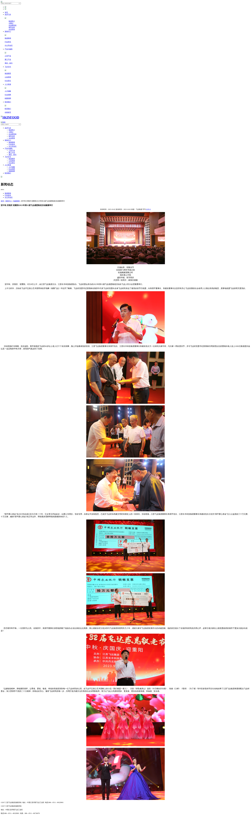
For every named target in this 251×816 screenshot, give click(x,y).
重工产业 (8, 59)
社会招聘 (8, 95)
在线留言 (8, 112)
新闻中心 (8, 31)
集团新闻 (8, 38)
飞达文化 (8, 67)
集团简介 (12, 21)
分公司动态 (9, 45)
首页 (6, 12)
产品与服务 (9, 49)
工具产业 (8, 56)
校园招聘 (8, 98)
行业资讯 (8, 42)
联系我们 (8, 102)
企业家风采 (12, 25)
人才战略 (8, 91)
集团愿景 (8, 73)
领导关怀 (12, 27)
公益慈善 (8, 77)
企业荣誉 (12, 29)
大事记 (11, 23)
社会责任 (8, 81)
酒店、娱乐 (9, 63)
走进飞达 (8, 14)
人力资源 (8, 84)
